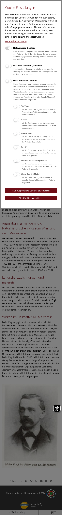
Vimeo (24, 119)
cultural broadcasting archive (34, 160)
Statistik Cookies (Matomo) (27, 65)
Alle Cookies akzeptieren (31, 198)
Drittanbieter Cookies (25, 80)
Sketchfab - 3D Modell (30, 174)
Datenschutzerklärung (16, 41)
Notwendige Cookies (24, 47)
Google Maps (26, 133)
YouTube (25, 106)
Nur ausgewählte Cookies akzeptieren (31, 190)
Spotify (24, 147)
